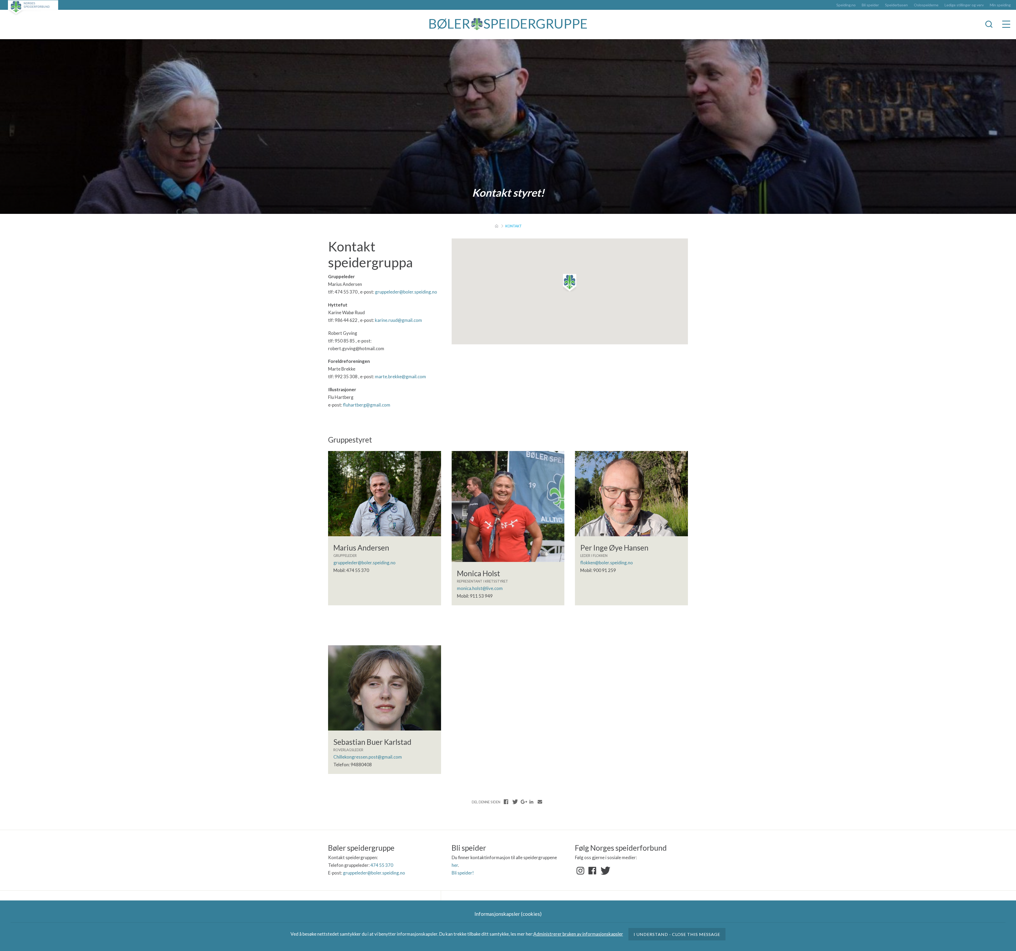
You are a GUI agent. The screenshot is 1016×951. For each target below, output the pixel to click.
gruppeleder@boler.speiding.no (406, 292)
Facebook (592, 871)
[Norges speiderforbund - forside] (33, 7)
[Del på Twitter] (514, 801)
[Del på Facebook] (506, 801)
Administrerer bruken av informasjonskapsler (578, 934)
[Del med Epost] (540, 801)
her (455, 865)
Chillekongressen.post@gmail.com (367, 757)
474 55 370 (381, 865)
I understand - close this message (677, 934)
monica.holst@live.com (480, 588)
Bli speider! (463, 873)
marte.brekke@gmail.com (400, 376)
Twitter (604, 871)
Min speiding (1000, 5)
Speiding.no (846, 5)
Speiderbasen (896, 5)
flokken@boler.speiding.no (606, 562)
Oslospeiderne (926, 5)
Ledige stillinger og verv (964, 5)
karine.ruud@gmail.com (398, 320)
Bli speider (870, 5)
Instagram (580, 871)
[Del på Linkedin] (531, 801)
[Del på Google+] (523, 801)
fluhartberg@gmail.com (366, 405)
